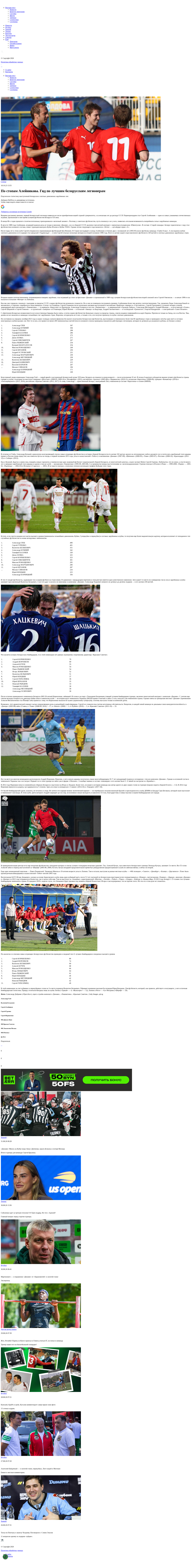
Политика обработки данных (12, 62)
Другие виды (10, 35)
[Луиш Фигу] (66, 1090)
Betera (12, 45)
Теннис (8, 31)
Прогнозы (13, 41)
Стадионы (14, 22)
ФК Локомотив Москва (8, 1028)
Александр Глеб (6, 998)
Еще (7, 39)
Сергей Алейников (7, 1007)
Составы (13, 14)
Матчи (12, 16)
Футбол (8, 27)
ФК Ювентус (5, 1032)
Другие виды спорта (8, 1329)
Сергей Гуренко (6, 1011)
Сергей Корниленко (7, 1015)
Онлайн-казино (16, 43)
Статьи (3, 182)
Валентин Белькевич (7, 1003)
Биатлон (8, 33)
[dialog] (5, 1556)
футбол (3, 1037)
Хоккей (8, 29)
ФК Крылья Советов (7, 1024)
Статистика (14, 20)
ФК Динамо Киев (6, 1020)
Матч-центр (14, 47)
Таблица (13, 18)
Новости (13, 10)
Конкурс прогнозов (17, 12)
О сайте (8, 70)
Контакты (9, 72)
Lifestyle (8, 37)
